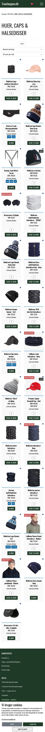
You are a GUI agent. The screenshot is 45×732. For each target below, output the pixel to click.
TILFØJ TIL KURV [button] (11, 98)
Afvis (12, 724)
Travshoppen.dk (10, 4)
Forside (4, 14)
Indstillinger (22, 729)
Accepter (33, 724)
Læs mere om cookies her (8, 719)
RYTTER (10, 14)
